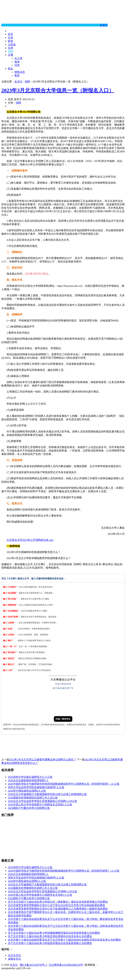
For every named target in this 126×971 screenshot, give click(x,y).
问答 (17, 65)
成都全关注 (14, 958)
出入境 (18, 58)
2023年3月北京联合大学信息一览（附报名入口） (57, 90)
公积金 (12, 44)
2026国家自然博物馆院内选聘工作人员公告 (33, 797)
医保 (10, 41)
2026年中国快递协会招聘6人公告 (27, 790)
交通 (10, 54)
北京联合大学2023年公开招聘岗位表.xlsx (30, 540)
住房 (10, 47)
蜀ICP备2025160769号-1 (33, 964)
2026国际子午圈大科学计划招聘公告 (29, 808)
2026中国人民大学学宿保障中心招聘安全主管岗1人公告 (40, 804)
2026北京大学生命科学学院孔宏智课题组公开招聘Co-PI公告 (42, 801)
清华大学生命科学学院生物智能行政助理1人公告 (36, 787)
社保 (10, 37)
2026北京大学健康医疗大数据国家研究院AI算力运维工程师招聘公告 (47, 794)
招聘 (10, 51)
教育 (17, 75)
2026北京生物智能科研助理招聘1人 (28, 780)
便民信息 (19, 72)
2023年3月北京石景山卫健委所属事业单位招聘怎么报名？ (42, 759)
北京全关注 (14, 955)
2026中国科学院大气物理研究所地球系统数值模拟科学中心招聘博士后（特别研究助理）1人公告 (63, 783)
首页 (10, 34)
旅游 (17, 61)
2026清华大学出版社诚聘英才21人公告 (30, 777)
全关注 (104, 25)
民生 (10, 68)
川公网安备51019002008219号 (66, 964)
